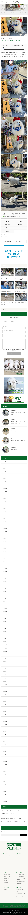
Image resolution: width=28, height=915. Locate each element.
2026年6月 (5, 468)
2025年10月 (5, 495)
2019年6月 (5, 738)
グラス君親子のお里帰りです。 (20, 303)
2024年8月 (5, 541)
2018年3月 (5, 788)
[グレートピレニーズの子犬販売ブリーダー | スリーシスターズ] (14, 849)
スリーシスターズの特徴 (7, 859)
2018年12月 (5, 758)
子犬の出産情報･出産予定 (20, 855)
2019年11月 (5, 724)
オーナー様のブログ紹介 (20, 874)
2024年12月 (5, 528)
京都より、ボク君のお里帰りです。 (7, 810)
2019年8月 (5, 731)
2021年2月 (5, 678)
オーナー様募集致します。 (16, 449)
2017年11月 (5, 801)
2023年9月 (5, 578)
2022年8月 (5, 621)
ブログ (17, 891)
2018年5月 (5, 781)
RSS (18, 910)
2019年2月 (5, 751)
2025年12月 (5, 488)
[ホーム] (1, 11)
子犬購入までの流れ (6, 874)
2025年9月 (5, 498)
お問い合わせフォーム (20, 889)
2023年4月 (5, 595)
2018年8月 (5, 771)
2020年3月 (5, 711)
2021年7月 (5, 661)
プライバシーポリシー (20, 896)
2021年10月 (5, 651)
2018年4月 (5, 784)
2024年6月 (5, 548)
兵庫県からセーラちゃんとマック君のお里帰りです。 (11, 821)
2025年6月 (5, 508)
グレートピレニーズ (6, 865)
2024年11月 (5, 531)
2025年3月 (5, 518)
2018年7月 (5, 774)
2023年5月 (5, 591)
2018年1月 (5, 794)
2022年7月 (5, 624)
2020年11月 (5, 688)
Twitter (10, 910)
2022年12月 (5, 608)
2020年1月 (5, 718)
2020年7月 (5, 701)
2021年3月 (5, 674)
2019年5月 (5, 741)
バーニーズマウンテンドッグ (7, 867)
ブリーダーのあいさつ (7, 855)
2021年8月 (5, 658)
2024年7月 (5, 545)
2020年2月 (5, 714)
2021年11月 (5, 648)
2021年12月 (5, 644)
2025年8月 (5, 501)
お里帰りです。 (4, 278)
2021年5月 (5, 668)
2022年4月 (5, 631)
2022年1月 (5, 641)
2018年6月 (5, 778)
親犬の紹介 (5, 863)
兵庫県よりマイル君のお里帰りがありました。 (20, 278)
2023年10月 (5, 575)
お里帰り (10, 38)
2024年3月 (5, 558)
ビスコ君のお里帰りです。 (7, 291)
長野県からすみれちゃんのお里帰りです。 (18, 441)
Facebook (12, 910)
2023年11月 (5, 571)
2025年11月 (5, 491)
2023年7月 (5, 585)
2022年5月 (5, 628)
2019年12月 (5, 721)
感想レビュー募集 (19, 883)
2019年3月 (5, 748)
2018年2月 (5, 791)
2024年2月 (5, 561)
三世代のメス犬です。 (5, 813)
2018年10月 (5, 764)
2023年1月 (5, 604)
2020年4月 (5, 708)
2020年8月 (5, 698)
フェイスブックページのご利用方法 (20, 879)
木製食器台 (5, 889)
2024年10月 (5, 535)
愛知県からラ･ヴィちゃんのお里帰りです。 (18, 413)
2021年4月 (5, 671)
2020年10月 (5, 691)
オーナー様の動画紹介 (20, 876)
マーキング (3, 831)
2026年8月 (5, 461)
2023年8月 (5, 581)
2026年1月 (5, 485)
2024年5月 (5, 551)
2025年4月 (5, 515)
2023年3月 (5, 598)
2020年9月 (5, 694)
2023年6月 (5, 588)
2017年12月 (5, 798)
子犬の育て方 (5, 880)
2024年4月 (5, 555)
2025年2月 (5, 521)
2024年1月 (5, 565)
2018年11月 (5, 761)
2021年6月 (5, 664)
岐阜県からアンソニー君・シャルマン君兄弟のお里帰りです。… (18, 422)
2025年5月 (5, 511)
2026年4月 (5, 475)
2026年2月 (5, 481)
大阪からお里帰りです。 (16, 431)
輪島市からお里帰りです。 (20, 291)
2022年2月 (5, 638)
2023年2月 (5, 601)
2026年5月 (5, 471)
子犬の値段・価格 (6, 878)
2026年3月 (5, 478)
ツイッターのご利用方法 (20, 881)
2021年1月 (5, 681)
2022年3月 (5, 634)
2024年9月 (5, 538)
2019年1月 (5, 754)
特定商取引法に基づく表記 (20, 894)
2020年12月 (5, 684)
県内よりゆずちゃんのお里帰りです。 (7, 303)
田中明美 (19, 816)
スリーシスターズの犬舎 (7, 857)
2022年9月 (5, 618)
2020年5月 (5, 704)
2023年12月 (5, 568)
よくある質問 (5, 882)
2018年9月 (5, 768)
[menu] (26, 2)
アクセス (4, 861)
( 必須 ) (4, 326)
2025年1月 (5, 525)
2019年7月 (5, 734)
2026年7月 (5, 465)
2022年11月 (5, 611)
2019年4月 (5, 744)
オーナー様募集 (18, 857)
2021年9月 (5, 654)
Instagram (15, 910)
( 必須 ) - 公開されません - (8, 330)
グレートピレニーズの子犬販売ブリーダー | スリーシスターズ (16, 913)
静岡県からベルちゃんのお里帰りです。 (8, 816)
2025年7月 (5, 505)
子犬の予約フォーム (6, 876)
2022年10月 (5, 614)
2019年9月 (5, 728)
